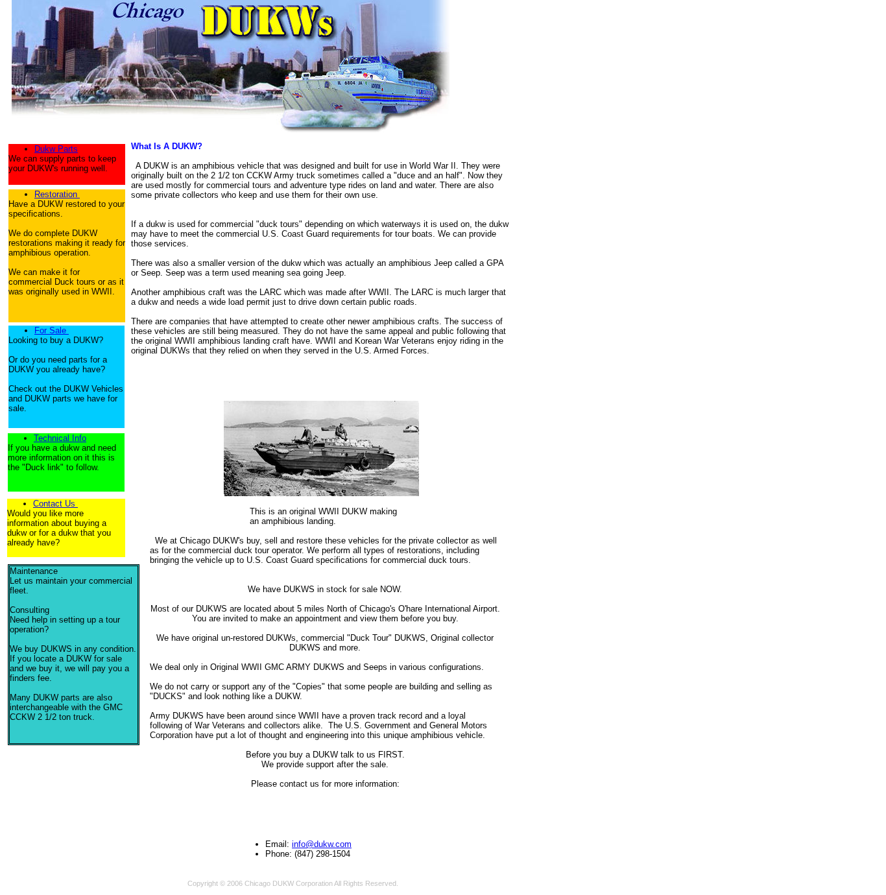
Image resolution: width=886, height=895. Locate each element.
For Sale (51, 330)
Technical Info (60, 438)
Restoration (55, 194)
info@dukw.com (322, 844)
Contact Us (55, 503)
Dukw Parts (56, 149)
